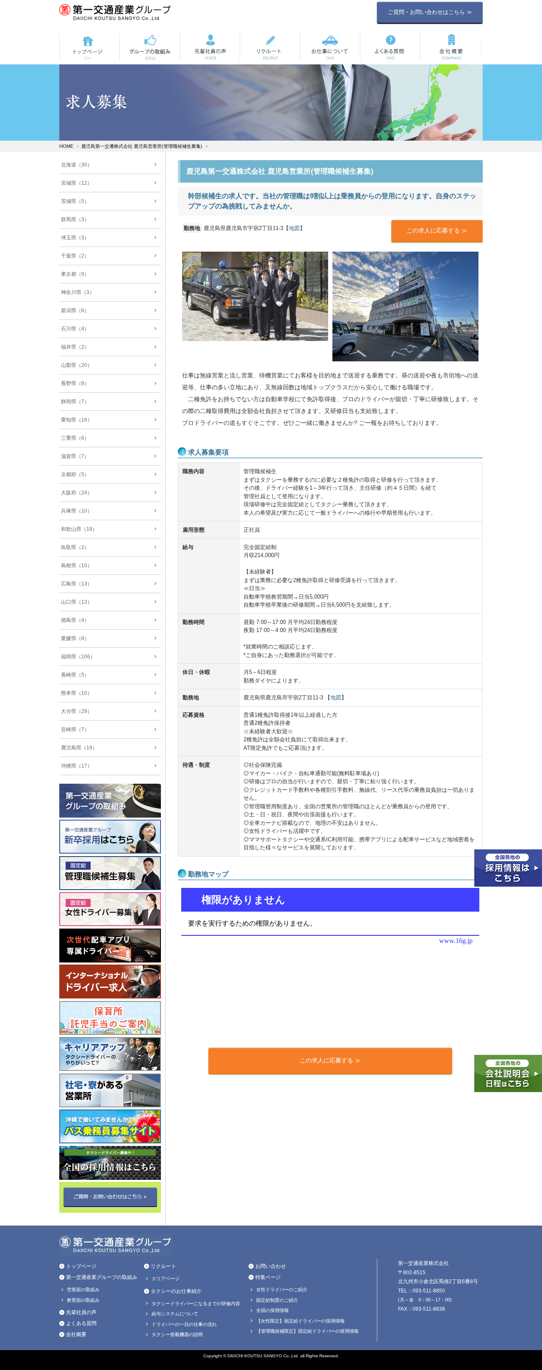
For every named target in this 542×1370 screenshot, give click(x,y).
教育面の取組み (83, 1300)
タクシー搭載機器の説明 (177, 1334)
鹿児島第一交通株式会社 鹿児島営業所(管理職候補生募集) (141, 146)
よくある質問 (81, 1323)
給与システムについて (175, 1313)
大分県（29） (76, 711)
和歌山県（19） (79, 529)
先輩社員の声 (81, 1312)
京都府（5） (75, 474)
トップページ (81, 1266)
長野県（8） (75, 383)
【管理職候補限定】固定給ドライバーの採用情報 (307, 1331)
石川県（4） (75, 329)
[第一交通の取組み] (149, 47)
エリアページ (166, 1278)
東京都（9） (75, 274)
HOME (66, 146)
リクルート (163, 1266)
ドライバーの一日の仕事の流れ (184, 1324)
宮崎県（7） (75, 729)
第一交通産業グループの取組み (101, 1277)
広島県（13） (76, 584)
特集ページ (268, 1277)
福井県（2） (75, 347)
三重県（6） (75, 438)
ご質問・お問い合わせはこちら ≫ (430, 12)
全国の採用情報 (272, 1310)
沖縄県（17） (76, 766)
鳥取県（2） (75, 547)
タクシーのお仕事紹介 (176, 1291)
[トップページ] (89, 47)
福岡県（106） (78, 657)
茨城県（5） (75, 201)
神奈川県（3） (77, 292)
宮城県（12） (76, 183)
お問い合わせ (270, 1266)
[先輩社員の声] (210, 47)
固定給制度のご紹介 (277, 1300)
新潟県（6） (75, 310)
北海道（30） (76, 165)
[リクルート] (270, 47)
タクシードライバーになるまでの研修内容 (196, 1303)
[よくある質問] (390, 47)
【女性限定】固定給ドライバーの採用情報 (300, 1320)
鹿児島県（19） (79, 748)
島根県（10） (76, 566)
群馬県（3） (75, 219)
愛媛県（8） (75, 638)
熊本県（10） (76, 693)
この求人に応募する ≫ (436, 230)
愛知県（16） (76, 420)
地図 (294, 228)
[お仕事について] (330, 47)
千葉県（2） (75, 256)
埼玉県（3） (75, 238)
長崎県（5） (75, 675)
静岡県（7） (75, 402)
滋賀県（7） (75, 456)
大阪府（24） (76, 493)
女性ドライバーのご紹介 (281, 1289)
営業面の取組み (83, 1289)
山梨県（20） (76, 365)
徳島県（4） (75, 620)
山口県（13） (76, 602)
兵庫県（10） (76, 511)
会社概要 (76, 1334)
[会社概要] (450, 47)
